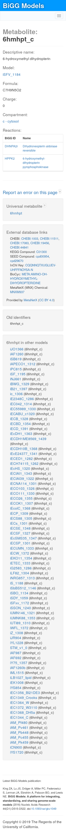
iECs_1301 (19, 523)
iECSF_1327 (20, 533)
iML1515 (17, 672)
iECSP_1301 (21, 542)
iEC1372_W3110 (24, 707)
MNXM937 (17, 291)
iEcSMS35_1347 (24, 537)
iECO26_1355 (22, 498)
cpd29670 (16, 260)
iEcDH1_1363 (21, 433)
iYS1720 (17, 752)
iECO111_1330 (23, 493)
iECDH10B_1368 (24, 448)
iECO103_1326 (23, 488)
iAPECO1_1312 (23, 363)
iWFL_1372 (19, 627)
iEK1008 (17, 682)
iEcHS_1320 (20, 468)
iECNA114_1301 (24, 483)
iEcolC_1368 (20, 508)
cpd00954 (42, 256)
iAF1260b (18, 667)
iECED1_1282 (22, 458)
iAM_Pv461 (19, 727)
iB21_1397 (19, 388)
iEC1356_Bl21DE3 (25, 692)
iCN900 (16, 747)
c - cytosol (11, 121)
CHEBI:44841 (19, 247)
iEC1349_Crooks (24, 697)
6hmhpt (16, 212)
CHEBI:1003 (29, 238)
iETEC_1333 (20, 562)
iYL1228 (17, 642)
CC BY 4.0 (46, 300)
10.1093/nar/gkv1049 (43, 808)
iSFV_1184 (12, 74)
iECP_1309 (19, 513)
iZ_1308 (17, 632)
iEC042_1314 (21, 403)
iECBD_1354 (21, 423)
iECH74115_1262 (24, 463)
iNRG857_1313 (23, 577)
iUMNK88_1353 (23, 617)
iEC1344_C (19, 717)
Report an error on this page (31, 192)
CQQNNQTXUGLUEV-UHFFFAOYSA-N (33, 267)
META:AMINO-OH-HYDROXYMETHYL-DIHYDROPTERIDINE (29, 278)
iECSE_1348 (21, 528)
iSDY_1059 (19, 597)
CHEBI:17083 (19, 242)
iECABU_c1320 (23, 413)
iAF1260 (17, 353)
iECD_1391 (19, 428)
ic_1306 (17, 393)
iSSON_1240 (21, 607)
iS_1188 (17, 582)
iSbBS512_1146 (23, 587)
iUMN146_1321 (23, 612)
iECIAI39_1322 (22, 478)
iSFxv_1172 (20, 602)
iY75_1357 (19, 662)
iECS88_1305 (21, 518)
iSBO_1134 (19, 592)
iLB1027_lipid (21, 677)
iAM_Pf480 (19, 722)
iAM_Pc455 (19, 737)
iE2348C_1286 (22, 398)
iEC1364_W (20, 702)
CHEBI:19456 (39, 242)
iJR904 (16, 637)
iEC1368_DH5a (23, 712)
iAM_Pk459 (19, 742)
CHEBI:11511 (49, 238)
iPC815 (16, 368)
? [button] (59, 191)
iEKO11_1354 (21, 557)
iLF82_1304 (20, 572)
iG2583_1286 (21, 567)
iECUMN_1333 (22, 548)
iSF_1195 (18, 373)
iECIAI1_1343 (21, 473)
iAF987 (16, 652)
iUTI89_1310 (21, 622)
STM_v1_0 (19, 647)
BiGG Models (23, 5)
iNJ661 (16, 378)
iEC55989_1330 (23, 408)
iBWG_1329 (20, 383)
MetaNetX (30, 300)
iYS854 (16, 687)
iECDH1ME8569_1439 (28, 438)
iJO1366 (17, 348)
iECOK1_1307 (22, 503)
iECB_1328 (19, 418)
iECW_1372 (20, 553)
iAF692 (16, 657)
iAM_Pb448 (20, 732)
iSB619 (16, 358)
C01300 (41, 251)
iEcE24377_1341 (24, 453)
